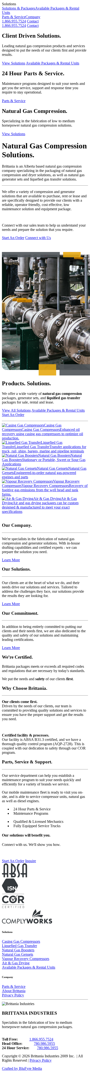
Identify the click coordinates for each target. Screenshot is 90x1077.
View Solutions (13, 63)
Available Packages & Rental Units (52, 63)
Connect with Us (38, 238)
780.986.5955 (44, 1044)
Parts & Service (13, 17)
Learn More (11, 560)
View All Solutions (16, 410)
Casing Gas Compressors (21, 941)
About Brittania (13, 991)
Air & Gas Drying (16, 963)
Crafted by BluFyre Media (22, 1068)
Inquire (30, 861)
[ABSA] (14, 876)
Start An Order (13, 238)
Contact (33, 21)
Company (32, 17)
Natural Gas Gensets (17, 954)
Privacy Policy (13, 995)
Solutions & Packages (18, 8)
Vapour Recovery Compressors (25, 959)
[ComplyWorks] (27, 922)
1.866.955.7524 (14, 21)
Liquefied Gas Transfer (19, 946)
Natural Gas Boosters (18, 950)
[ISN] (10, 892)
